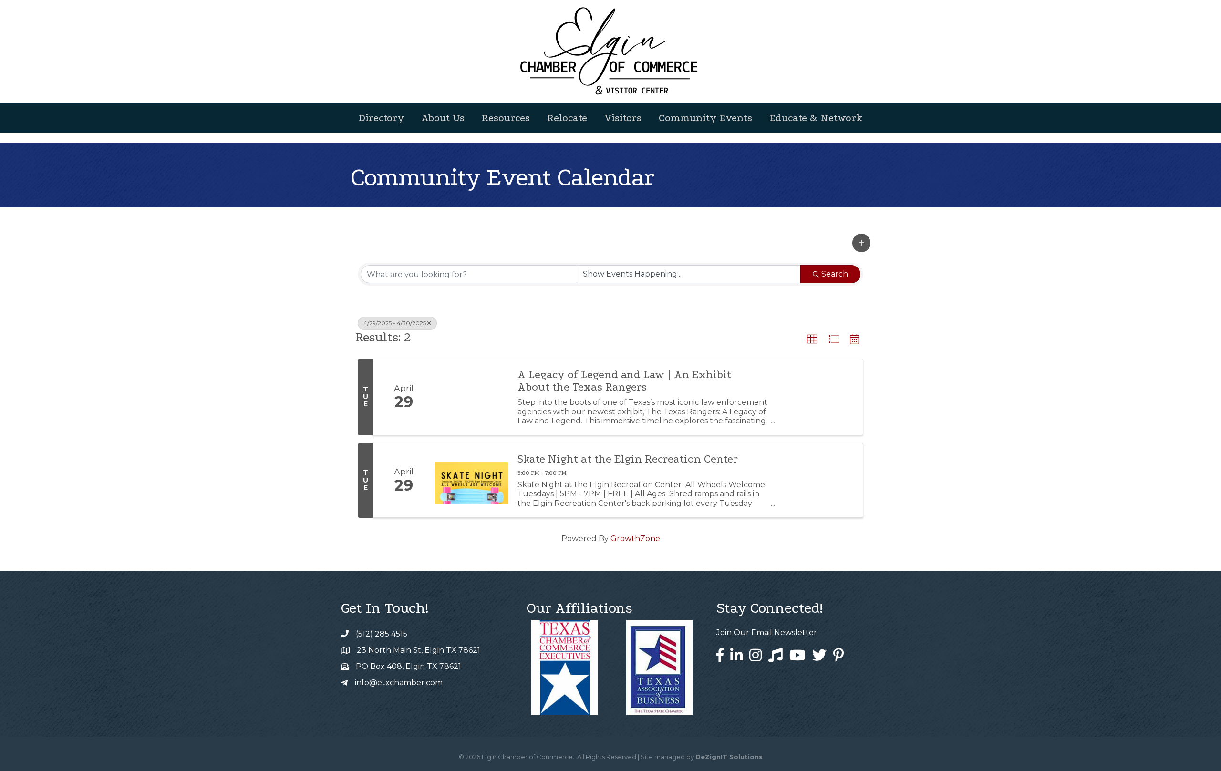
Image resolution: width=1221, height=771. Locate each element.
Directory (381, 117)
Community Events (705, 117)
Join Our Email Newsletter (766, 632)
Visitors (623, 117)
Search (834, 273)
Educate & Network (815, 117)
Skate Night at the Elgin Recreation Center (627, 459)
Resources (506, 117)
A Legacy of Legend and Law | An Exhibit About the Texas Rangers (624, 381)
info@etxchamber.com (399, 682)
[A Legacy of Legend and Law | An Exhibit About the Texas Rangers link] (471, 397)
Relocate (567, 117)
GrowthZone (635, 538)
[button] (861, 243)
